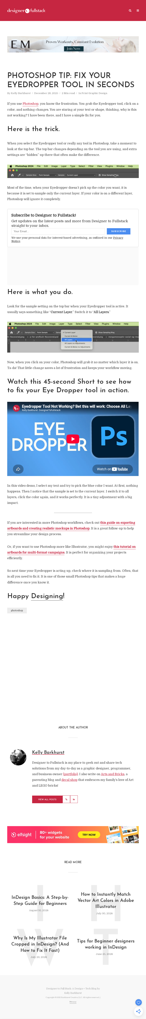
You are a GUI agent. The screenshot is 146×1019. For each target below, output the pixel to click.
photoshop (17, 610)
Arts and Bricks (112, 774)
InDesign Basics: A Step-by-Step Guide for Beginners (40, 900)
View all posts (47, 800)
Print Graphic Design (94, 93)
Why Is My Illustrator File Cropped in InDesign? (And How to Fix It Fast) (40, 944)
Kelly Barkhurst (21, 93)
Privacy (73, 1002)
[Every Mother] (73, 44)
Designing (47, 596)
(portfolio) (70, 774)
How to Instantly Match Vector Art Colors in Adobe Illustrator (106, 900)
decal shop (69, 780)
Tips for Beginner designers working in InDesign (106, 944)
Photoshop (30, 104)
